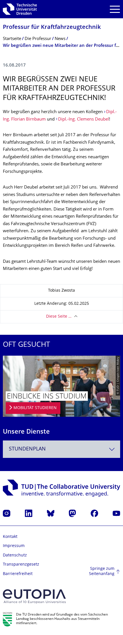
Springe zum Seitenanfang (101, 571)
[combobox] (61, 449)
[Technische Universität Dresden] (20, 9)
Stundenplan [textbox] (27, 449)
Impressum (14, 546)
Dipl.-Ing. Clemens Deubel (83, 119)
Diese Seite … (59, 316)
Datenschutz (15, 555)
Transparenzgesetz (21, 564)
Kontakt (10, 537)
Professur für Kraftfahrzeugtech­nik (52, 27)
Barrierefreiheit (18, 574)
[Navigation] (115, 9)
